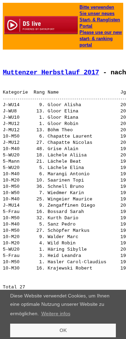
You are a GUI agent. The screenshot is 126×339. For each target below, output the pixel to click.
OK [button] (63, 330)
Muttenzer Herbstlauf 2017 (51, 72)
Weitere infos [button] (55, 313)
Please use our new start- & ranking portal (100, 38)
